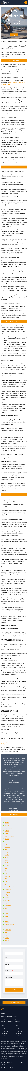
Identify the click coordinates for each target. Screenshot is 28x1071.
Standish (7, 862)
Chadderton (8, 905)
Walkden (7, 838)
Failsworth (7, 900)
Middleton (7, 892)
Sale (6, 873)
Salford (6, 868)
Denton (6, 913)
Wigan (6, 844)
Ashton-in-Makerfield (10, 836)
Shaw (6, 932)
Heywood (7, 897)
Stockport (7, 908)
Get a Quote (14, 35)
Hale (6, 881)
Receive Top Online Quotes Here (14, 321)
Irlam (6, 841)
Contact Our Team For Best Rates (14, 167)
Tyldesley (8, 742)
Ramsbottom (8, 889)
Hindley (3, 744)
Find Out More (14, 495)
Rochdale (7, 919)
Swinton (7, 857)
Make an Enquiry (14, 1002)
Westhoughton (15, 742)
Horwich (7, 852)
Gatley (6, 895)
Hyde (6, 935)
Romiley (7, 937)
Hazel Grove (8, 929)
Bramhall (7, 921)
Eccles (6, 860)
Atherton (3, 742)
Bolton (6, 849)
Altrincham (7, 879)
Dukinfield (7, 927)
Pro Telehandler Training (7, 45)
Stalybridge (7, 940)
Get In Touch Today (14, 60)
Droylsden (7, 903)
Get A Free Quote (14, 814)
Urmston (7, 854)
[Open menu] (25, 2)
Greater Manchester (10, 887)
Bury (6, 884)
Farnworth (7, 846)
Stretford (7, 870)
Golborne (21, 742)
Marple (6, 943)
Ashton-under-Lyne (9, 924)
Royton (6, 916)
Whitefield (7, 876)
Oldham (7, 911)
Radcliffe (7, 865)
